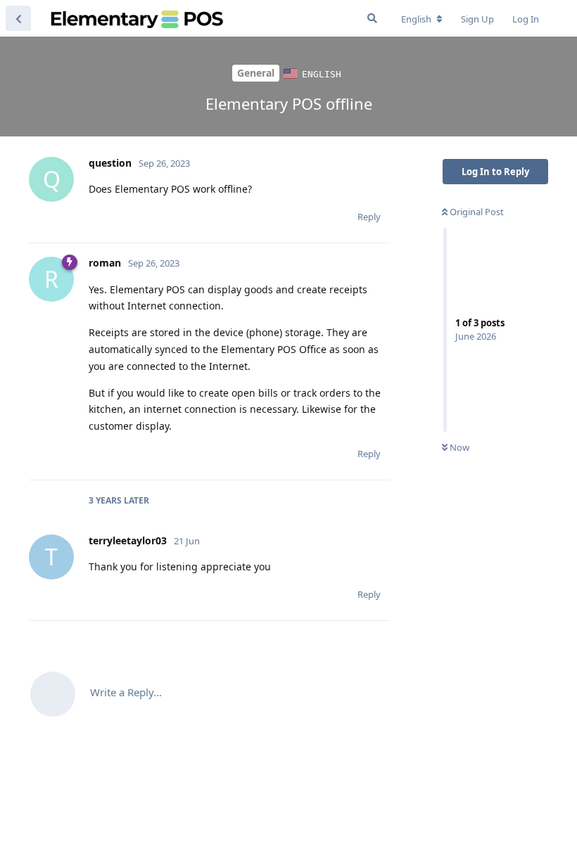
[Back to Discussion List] (18, 18)
